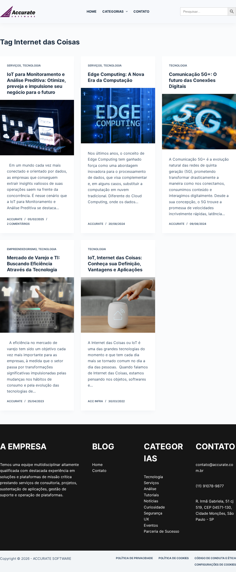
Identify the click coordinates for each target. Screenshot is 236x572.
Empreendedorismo (22, 249)
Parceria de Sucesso (161, 531)
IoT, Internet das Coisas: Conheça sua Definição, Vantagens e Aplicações (115, 263)
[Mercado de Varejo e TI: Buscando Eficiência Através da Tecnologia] (37, 305)
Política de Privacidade (134, 558)
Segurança (153, 513)
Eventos (151, 525)
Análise (150, 488)
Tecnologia (32, 65)
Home (92, 11)
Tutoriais (151, 495)
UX (146, 519)
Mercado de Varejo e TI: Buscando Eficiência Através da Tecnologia (33, 263)
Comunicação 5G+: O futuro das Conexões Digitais (193, 80)
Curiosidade (154, 507)
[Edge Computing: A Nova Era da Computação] (118, 115)
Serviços (14, 65)
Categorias (113, 11)
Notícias (151, 501)
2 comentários (18, 223)
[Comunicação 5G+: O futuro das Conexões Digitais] (199, 121)
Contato (141, 11)
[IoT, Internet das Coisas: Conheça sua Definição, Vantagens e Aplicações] (118, 305)
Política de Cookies (174, 558)
